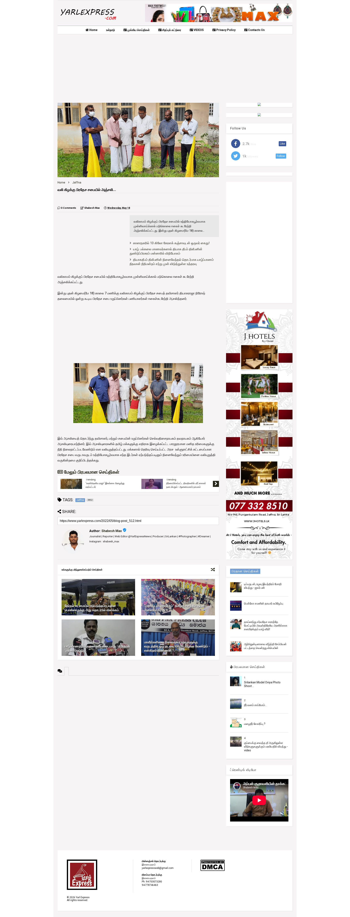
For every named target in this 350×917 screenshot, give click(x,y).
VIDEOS (198, 30)
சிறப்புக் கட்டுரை (171, 30)
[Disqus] (138, 726)
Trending (91, 479)
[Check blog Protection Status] (212, 870)
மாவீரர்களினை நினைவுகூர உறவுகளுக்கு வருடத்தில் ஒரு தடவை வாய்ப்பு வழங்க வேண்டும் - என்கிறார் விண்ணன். (177, 646)
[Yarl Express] (88, 21)
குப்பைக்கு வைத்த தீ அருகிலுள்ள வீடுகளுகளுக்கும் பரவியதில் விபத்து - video (266, 746)
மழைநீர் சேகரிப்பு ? (254, 723)
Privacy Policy (226, 30)
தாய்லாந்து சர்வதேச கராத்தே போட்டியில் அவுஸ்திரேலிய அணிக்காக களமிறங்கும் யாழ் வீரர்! (265, 625)
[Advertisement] (175, 68)
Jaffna (76, 182)
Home (93, 30)
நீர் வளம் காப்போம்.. (255, 705)
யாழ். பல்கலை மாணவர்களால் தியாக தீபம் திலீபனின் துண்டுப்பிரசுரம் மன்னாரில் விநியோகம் (166, 251)
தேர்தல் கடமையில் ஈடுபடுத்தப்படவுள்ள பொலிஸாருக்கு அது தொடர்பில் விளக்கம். (92, 608)
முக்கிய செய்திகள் (138, 30)
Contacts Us (256, 30)
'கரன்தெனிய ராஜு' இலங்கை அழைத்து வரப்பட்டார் (105, 485)
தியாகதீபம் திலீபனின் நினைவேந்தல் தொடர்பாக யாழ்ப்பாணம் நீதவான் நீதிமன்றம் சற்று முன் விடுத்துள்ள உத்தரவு (172, 262)
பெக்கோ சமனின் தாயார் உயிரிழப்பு (263, 603)
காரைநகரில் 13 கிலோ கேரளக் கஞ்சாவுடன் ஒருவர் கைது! (171, 243)
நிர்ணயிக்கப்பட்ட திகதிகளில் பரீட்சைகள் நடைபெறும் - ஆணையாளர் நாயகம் (186, 485)
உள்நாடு (110, 30)
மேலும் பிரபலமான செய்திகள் (91, 472)
